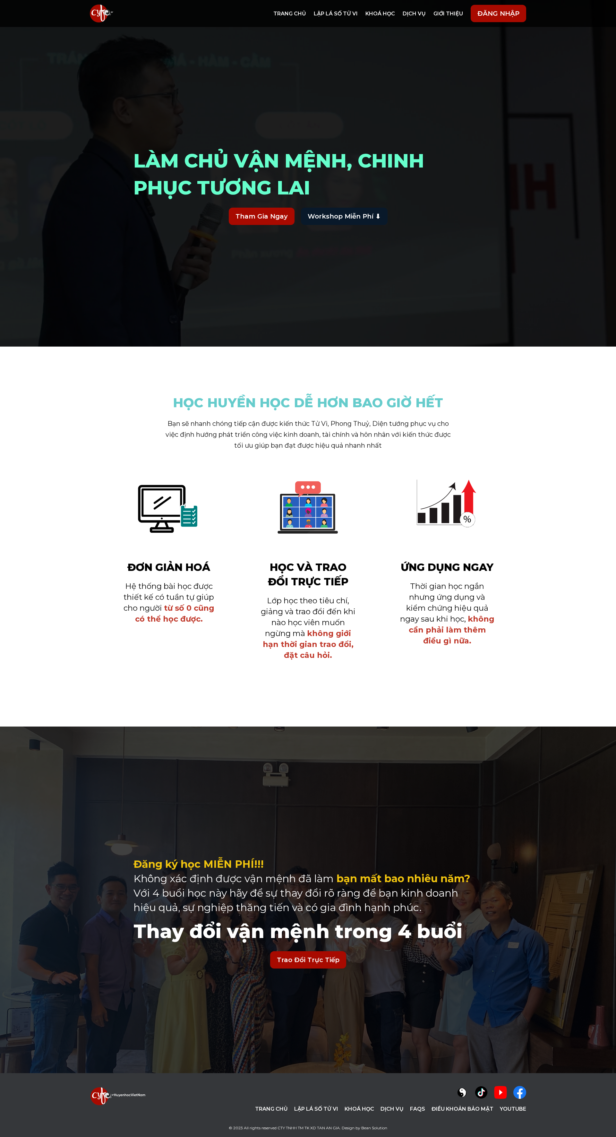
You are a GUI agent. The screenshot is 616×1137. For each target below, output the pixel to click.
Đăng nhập (498, 13)
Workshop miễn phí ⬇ (344, 216)
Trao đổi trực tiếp (308, 960)
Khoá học (380, 14)
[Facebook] (519, 1092)
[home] (101, 13)
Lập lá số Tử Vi (336, 14)
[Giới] (462, 1092)
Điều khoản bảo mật (462, 1109)
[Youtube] (500, 1092)
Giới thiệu (448, 14)
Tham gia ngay (261, 216)
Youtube (513, 1109)
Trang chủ (289, 14)
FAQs (417, 1109)
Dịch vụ (414, 14)
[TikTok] (481, 1092)
